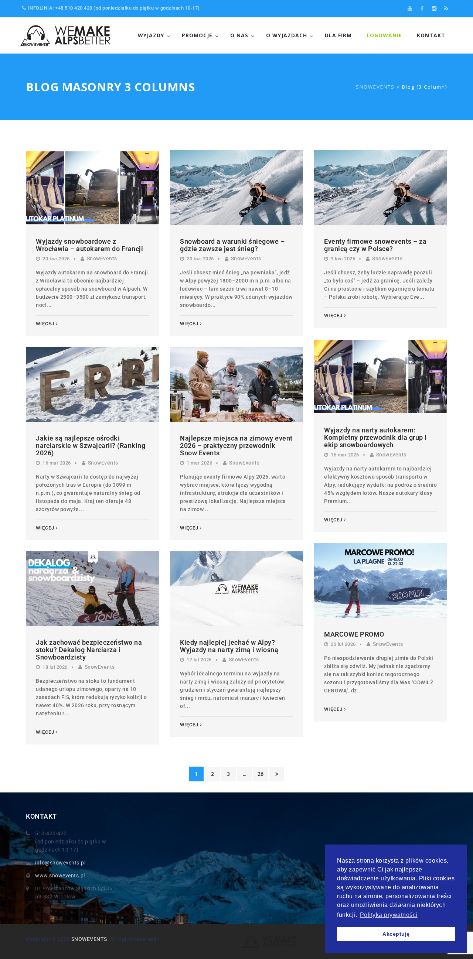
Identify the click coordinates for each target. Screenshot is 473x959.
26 (261, 774)
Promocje (197, 35)
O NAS (239, 35)
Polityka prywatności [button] (389, 915)
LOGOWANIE (384, 35)
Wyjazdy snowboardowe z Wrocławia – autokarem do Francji (89, 245)
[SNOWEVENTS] (66, 35)
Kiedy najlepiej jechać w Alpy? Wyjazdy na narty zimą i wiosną (229, 646)
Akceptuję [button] (396, 934)
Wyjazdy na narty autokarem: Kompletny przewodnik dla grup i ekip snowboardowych (375, 437)
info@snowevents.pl (60, 863)
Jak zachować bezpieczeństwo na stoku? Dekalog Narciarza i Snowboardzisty (89, 649)
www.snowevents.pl (60, 875)
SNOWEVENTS (89, 939)
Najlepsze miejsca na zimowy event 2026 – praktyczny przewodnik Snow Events (236, 445)
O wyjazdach (286, 35)
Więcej (45, 323)
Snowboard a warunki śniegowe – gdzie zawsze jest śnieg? (232, 245)
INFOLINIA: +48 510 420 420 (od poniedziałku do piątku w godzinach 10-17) (114, 8)
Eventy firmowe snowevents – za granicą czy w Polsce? (375, 245)
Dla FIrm (338, 35)
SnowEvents (102, 258)
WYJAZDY (151, 35)
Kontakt (431, 35)
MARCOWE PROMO (354, 634)
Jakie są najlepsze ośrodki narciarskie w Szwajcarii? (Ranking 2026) (90, 445)
